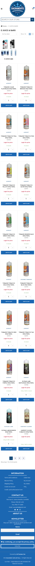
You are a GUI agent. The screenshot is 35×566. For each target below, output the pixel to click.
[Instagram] (20, 509)
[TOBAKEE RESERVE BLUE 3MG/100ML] (26, 220)
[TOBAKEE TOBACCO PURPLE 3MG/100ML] (9, 367)
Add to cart (9, 105)
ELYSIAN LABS (9, 426)
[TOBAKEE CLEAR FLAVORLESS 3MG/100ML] (9, 73)
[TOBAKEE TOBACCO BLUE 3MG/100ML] (26, 269)
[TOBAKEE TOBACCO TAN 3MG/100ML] (26, 318)
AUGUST (8, 83)
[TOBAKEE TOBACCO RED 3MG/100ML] (9, 318)
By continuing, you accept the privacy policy (18, 542)
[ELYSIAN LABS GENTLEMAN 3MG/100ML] (26, 367)
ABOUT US (17, 513)
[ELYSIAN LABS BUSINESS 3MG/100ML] (9, 416)
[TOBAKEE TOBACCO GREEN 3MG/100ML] (9, 220)
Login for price (25, 93)
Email (17, 534)
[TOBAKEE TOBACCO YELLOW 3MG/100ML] (9, 171)
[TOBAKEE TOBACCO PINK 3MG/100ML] (26, 122)
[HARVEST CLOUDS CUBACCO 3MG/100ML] (26, 416)
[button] (33, 9)
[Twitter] (17, 509)
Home (5, 26)
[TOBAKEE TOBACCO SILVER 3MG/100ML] (26, 171)
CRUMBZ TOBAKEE (26, 279)
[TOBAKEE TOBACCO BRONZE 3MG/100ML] (26, 73)
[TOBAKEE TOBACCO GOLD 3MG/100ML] (9, 269)
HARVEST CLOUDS (26, 426)
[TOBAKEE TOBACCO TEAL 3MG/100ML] (9, 122)
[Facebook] (15, 509)
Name (17, 527)
